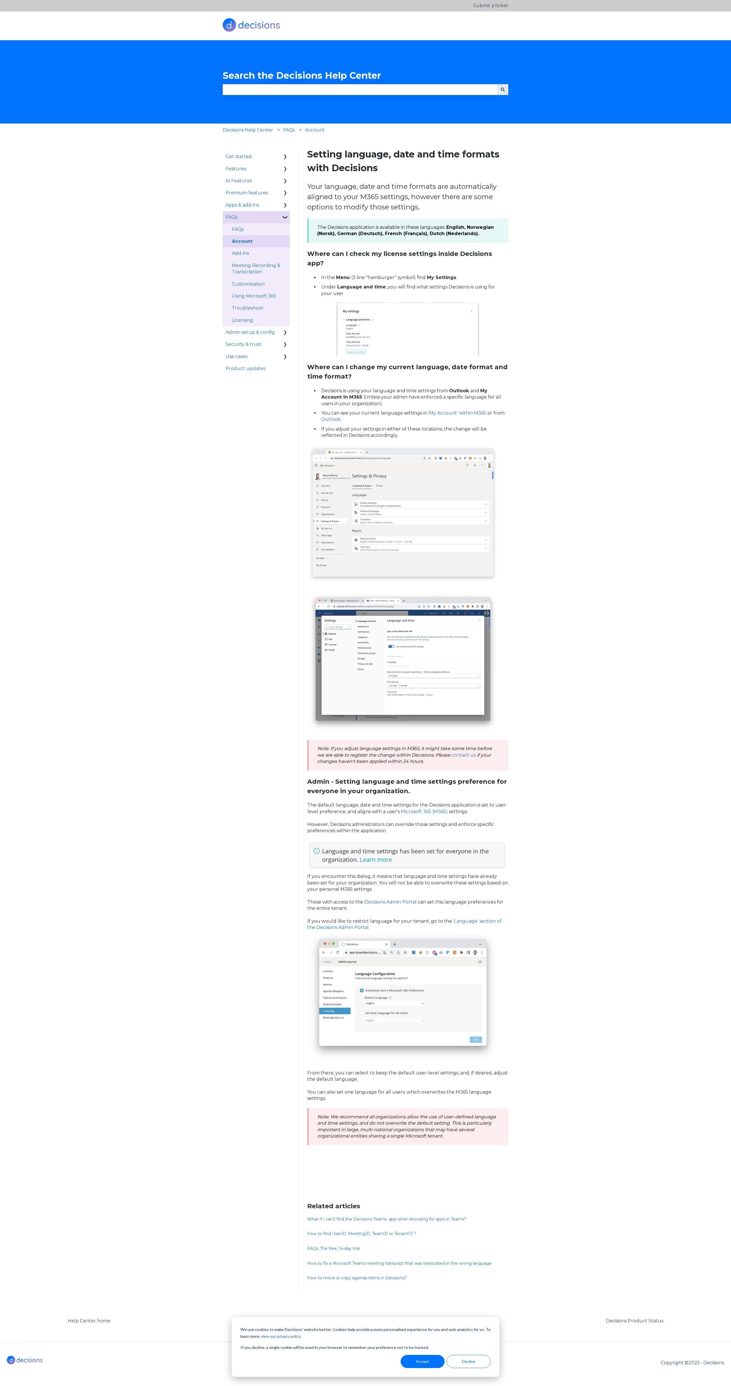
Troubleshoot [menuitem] (248, 308)
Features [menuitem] (236, 168)
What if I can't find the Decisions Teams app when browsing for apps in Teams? (386, 1219)
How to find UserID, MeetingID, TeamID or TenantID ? (361, 1233)
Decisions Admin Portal (390, 902)
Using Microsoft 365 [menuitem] (254, 296)
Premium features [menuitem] (247, 192)
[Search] (502, 89)
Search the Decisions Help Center (302, 75)
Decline (468, 1361)
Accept (422, 1361)
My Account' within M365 (457, 413)
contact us (463, 755)
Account (315, 130)
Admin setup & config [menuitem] (250, 332)
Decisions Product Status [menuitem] (634, 1321)
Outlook (331, 419)
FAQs (289, 130)
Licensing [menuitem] (242, 320)
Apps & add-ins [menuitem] (242, 205)
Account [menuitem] (242, 241)
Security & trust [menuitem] (243, 344)
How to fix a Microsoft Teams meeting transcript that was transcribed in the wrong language (399, 1263)
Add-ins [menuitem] (240, 253)
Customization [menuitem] (248, 284)
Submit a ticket (490, 5)
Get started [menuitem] (239, 156)
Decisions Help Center (248, 130)
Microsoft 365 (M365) (424, 811)
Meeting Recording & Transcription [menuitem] (256, 268)
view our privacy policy (280, 1336)
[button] (285, 157)
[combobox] (360, 89)
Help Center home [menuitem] (89, 1321)
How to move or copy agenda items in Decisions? (357, 1277)
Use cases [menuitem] (236, 356)
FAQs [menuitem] (231, 217)
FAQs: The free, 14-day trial (333, 1248)
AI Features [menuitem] (239, 180)
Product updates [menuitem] (245, 368)
